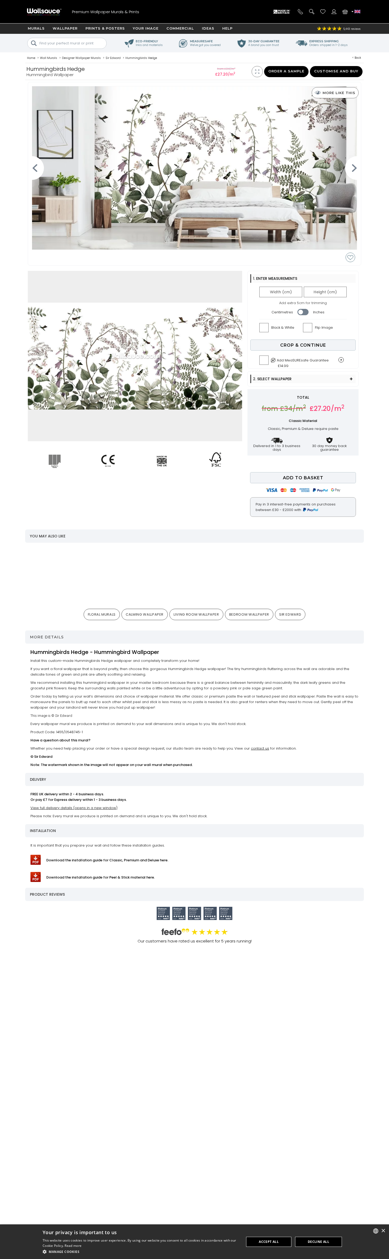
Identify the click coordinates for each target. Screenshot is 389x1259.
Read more (73, 1245)
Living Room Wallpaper (196, 614)
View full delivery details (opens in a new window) (73, 807)
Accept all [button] (269, 1241)
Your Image (146, 28)
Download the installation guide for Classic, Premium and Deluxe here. (107, 860)
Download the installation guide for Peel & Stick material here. (100, 877)
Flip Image (324, 327)
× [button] (383, 1231)
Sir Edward (290, 614)
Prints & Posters (105, 28)
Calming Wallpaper (145, 614)
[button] (140, 1251)
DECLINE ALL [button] (318, 1241)
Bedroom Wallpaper (249, 614)
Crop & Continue (303, 345)
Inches (318, 312)
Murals (36, 28)
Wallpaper (65, 28)
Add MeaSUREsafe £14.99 (303, 362)
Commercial (180, 28)
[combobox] (375, 1231)
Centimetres (282, 312)
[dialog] (194, 1241)
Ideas (208, 28)
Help (227, 28)
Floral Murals (102, 614)
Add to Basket (303, 477)
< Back (356, 57)
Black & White (282, 327)
